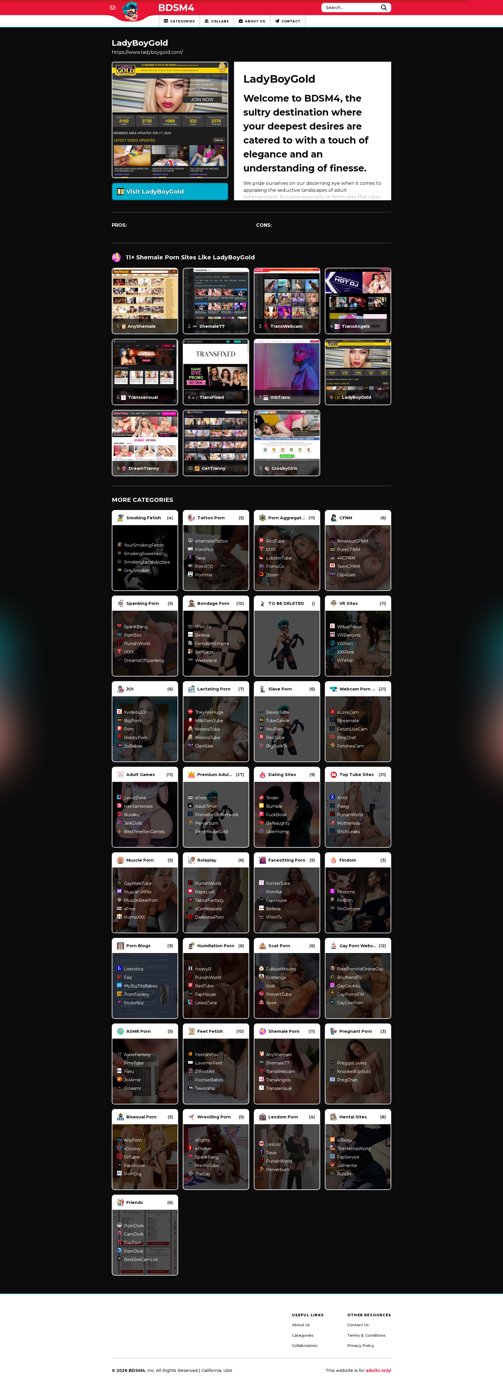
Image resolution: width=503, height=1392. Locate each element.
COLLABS (220, 21)
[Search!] (384, 7)
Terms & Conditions (366, 1335)
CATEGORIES (182, 21)
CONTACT (290, 21)
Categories (303, 1335)
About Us (301, 1324)
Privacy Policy (360, 1345)
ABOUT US (255, 21)
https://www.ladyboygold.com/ (147, 52)
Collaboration (305, 1345)
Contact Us (358, 1324)
